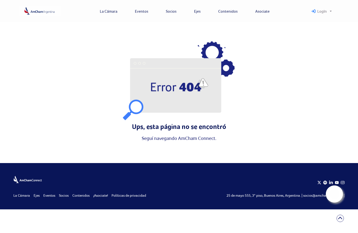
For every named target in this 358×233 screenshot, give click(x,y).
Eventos (49, 195)
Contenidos (81, 195)
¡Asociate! (100, 195)
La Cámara (21, 195)
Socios (64, 195)
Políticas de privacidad (129, 195)
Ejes (37, 195)
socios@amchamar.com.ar (323, 195)
